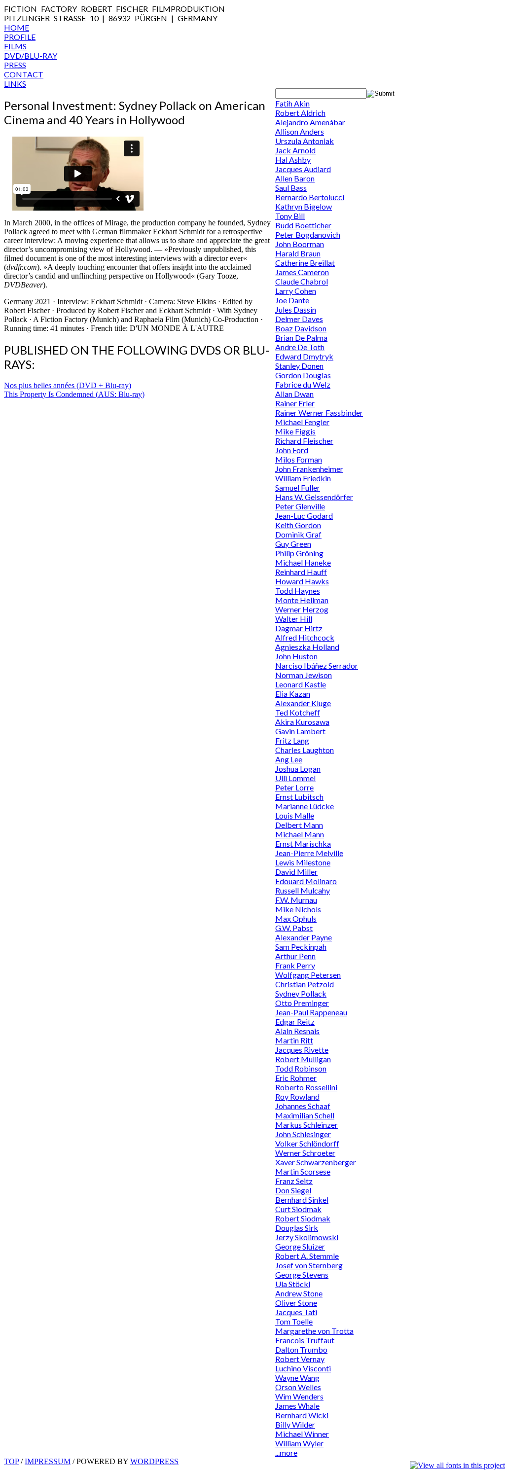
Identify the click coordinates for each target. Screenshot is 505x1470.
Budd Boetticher (303, 225)
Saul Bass (291, 187)
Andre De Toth (300, 347)
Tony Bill (290, 215)
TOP (11, 1461)
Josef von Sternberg (309, 1265)
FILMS (15, 46)
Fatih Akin (292, 103)
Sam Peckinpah (300, 946)
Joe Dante (292, 300)
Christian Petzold (304, 984)
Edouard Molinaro (306, 881)
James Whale (297, 1405)
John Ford (291, 450)
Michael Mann (299, 834)
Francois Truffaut (304, 1340)
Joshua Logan (298, 768)
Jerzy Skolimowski (306, 1237)
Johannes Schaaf (302, 1106)
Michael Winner (302, 1433)
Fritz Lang (292, 740)
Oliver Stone (296, 1302)
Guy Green (293, 543)
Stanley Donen (299, 365)
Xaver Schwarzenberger (315, 1162)
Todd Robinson (300, 1068)
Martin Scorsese (302, 1171)
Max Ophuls (296, 918)
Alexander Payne (303, 937)
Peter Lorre (294, 787)
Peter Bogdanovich (307, 234)
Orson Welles (298, 1387)
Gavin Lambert (300, 731)
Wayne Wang (297, 1377)
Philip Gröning (299, 553)
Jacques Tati (296, 1312)
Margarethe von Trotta (314, 1330)
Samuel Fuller (297, 487)
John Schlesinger (303, 1134)
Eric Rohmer (296, 1077)
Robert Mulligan (303, 1059)
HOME (16, 27)
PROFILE (20, 36)
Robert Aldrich (300, 112)
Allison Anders (299, 131)
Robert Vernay (300, 1358)
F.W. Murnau (296, 899)
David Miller (296, 871)
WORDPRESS (154, 1461)
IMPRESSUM (48, 1461)
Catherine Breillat (305, 262)
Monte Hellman (301, 600)
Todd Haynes (297, 590)
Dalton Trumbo (301, 1349)
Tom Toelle (294, 1321)
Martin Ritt (294, 1040)
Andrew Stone (299, 1293)
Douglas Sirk (296, 1227)
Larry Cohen (295, 290)
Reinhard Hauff (301, 571)
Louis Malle (294, 815)
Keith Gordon (298, 525)
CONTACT (23, 74)
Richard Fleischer (304, 440)
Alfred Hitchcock (304, 637)
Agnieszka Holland (307, 646)
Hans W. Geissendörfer (314, 497)
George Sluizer (300, 1246)
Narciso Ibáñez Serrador (316, 665)
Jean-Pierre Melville (309, 853)
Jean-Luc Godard (304, 515)
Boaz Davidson (300, 328)
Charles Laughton (304, 749)
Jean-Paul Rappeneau (311, 1012)
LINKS (15, 83)
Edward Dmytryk (304, 356)
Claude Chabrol (301, 281)
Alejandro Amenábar (310, 122)
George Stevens (301, 1274)
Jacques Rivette (301, 1049)
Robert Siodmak (302, 1218)
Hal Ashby (293, 159)
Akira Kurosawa (302, 721)
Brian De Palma (301, 337)
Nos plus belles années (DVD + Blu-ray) (67, 385)
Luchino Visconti (303, 1368)
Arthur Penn (295, 956)
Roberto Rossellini (306, 1087)
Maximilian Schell (304, 1115)
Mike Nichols (298, 909)
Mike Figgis (295, 431)
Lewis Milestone (302, 862)
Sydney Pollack (300, 993)
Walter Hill (293, 618)
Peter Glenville (300, 506)
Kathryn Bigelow (303, 206)
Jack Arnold (295, 150)
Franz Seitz (294, 1180)
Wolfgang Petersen (308, 974)
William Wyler (299, 1443)
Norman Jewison (303, 675)
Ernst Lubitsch (299, 796)
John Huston (296, 656)
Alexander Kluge (303, 703)
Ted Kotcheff (297, 712)
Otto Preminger (302, 1002)
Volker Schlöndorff (307, 1143)
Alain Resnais (297, 1031)
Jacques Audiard (303, 169)
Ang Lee (288, 759)
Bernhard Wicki (301, 1415)
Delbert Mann (299, 824)
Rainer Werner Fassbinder (319, 412)
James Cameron (302, 272)
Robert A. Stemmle (307, 1255)
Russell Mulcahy (302, 890)
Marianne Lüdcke (304, 806)
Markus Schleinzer (306, 1124)
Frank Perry (295, 965)
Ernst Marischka (303, 843)
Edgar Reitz (295, 1021)
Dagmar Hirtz (299, 628)
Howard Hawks (302, 581)
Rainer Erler (295, 403)
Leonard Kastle (300, 684)
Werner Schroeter (305, 1152)
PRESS (15, 65)
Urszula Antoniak (304, 140)
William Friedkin (303, 478)
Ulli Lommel (295, 778)
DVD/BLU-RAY (30, 55)
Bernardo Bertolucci (309, 197)
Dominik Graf (298, 534)
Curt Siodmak (298, 1209)
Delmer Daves (299, 318)
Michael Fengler (302, 422)
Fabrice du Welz (302, 384)
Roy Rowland (297, 1096)
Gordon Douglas (303, 375)
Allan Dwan (294, 393)
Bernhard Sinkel (301, 1199)
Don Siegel (293, 1190)
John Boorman (299, 244)
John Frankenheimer (309, 468)
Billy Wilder (295, 1424)
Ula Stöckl (292, 1284)
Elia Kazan (292, 693)
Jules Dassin (295, 309)
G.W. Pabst (294, 927)
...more (286, 1452)
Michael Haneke (303, 562)
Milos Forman (298, 459)
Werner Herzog (301, 609)
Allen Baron (295, 178)
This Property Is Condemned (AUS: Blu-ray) (74, 394)
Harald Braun (298, 253)
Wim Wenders (299, 1396)
